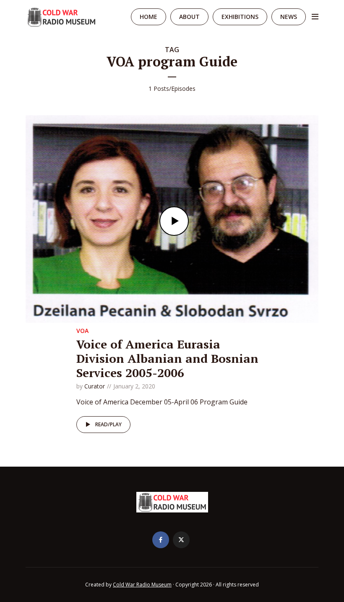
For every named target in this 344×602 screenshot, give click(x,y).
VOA (82, 331)
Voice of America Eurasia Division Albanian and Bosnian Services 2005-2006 (167, 358)
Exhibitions (240, 17)
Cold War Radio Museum (142, 584)
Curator (94, 386)
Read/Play (108, 424)
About (189, 17)
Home (148, 17)
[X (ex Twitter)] (181, 539)
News (288, 17)
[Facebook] (160, 539)
